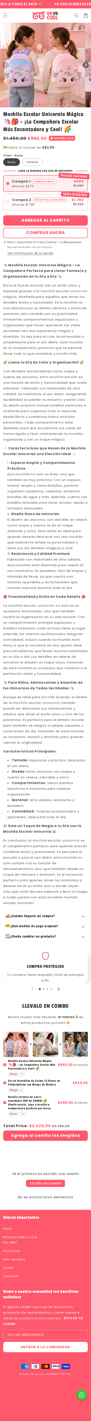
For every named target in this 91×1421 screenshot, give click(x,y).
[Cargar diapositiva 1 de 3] (35, 104)
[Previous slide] (32, 989)
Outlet (8, 1268)
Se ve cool (37, 1374)
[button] (5, 15)
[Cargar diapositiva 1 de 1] (26, 104)
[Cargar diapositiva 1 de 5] (43, 104)
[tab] (40, 989)
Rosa (11, 162)
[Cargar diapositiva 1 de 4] (39, 104)
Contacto (11, 1276)
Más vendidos (14, 1259)
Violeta (32, 162)
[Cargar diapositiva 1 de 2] (31, 104)
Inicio (7, 1229)
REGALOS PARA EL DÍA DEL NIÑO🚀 (20, 1240)
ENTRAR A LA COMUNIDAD (45, 1347)
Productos (11, 1251)
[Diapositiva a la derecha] (86, 65)
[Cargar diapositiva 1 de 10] (65, 104)
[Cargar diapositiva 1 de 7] (52, 104)
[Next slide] (58, 989)
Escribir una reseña (45, 1183)
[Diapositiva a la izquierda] (5, 65)
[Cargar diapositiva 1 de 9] (60, 104)
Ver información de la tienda (30, 253)
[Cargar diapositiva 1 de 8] (56, 104)
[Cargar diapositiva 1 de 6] (48, 104)
